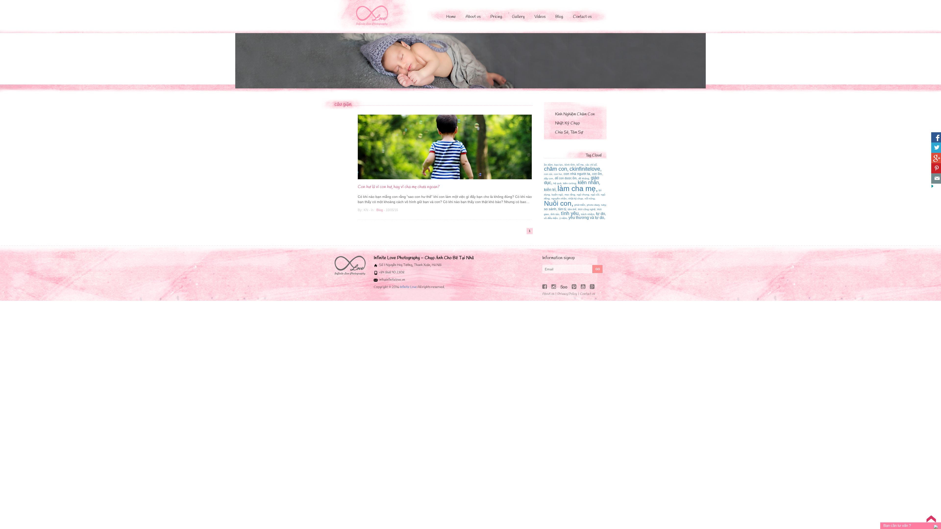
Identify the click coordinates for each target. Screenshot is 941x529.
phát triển (579, 205)
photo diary (593, 205)
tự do (600, 214)
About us (473, 17)
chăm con (555, 169)
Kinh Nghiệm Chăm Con (575, 114)
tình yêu (570, 213)
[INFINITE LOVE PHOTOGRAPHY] (377, 14)
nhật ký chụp (575, 198)
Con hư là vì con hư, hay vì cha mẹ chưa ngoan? (399, 187)
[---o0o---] (350, 265)
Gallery (518, 17)
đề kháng (583, 178)
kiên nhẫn (588, 182)
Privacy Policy (567, 294)
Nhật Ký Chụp (567, 123)
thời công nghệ (586, 209)
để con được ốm (566, 178)
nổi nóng (590, 198)
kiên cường (569, 183)
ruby (603, 205)
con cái (548, 174)
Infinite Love (408, 287)
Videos (539, 17)
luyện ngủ (557, 194)
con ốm (597, 174)
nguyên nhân (559, 198)
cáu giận (342, 104)
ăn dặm (548, 164)
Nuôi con (557, 203)
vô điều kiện (551, 218)
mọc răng (570, 194)
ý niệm (563, 218)
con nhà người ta (577, 174)
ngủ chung (583, 194)
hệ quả (557, 183)
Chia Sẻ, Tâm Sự (569, 132)
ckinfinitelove (585, 169)
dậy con (548, 178)
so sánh (550, 209)
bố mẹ (580, 164)
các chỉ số (591, 164)
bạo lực (558, 164)
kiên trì (550, 190)
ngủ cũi (595, 194)
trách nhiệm (587, 214)
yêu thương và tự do (586, 218)
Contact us (582, 17)
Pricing (496, 17)
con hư (558, 174)
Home (451, 17)
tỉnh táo (555, 214)
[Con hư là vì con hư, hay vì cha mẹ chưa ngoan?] (445, 146)
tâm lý (562, 209)
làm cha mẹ (576, 188)
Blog (559, 17)
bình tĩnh (570, 164)
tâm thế (572, 209)
